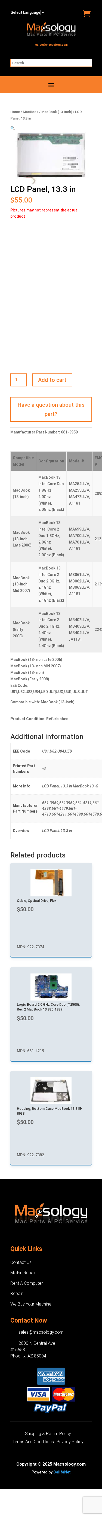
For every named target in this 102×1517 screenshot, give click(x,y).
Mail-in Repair (23, 1272)
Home (15, 112)
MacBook (30, 112)
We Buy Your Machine (30, 1304)
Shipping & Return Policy (48, 1434)
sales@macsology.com (51, 45)
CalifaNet (62, 1472)
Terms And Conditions (33, 1442)
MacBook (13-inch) (56, 112)
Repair (16, 1293)
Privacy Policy (70, 1442)
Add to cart (52, 380)
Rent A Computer (26, 1283)
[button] (12, 128)
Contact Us (21, 1262)
